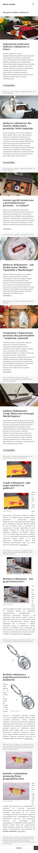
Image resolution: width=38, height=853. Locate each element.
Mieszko (17, 91)
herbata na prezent (8, 641)
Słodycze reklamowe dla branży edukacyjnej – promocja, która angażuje (18, 126)
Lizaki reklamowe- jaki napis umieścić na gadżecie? (16, 485)
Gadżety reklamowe (27, 91)
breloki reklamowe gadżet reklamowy (23, 747)
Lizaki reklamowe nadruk (11, 552)
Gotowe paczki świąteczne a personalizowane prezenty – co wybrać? (18, 203)
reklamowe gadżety (22, 458)
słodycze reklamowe (8, 93)
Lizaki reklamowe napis (23, 552)
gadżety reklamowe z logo (9, 458)
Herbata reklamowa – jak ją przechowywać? (18, 580)
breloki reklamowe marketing (10, 749)
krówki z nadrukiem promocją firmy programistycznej (18, 839)
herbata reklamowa (18, 641)
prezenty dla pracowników (9, 381)
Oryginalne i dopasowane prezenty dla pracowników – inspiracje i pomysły (18, 335)
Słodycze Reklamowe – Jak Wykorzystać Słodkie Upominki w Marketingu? (18, 267)
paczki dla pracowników (26, 379)
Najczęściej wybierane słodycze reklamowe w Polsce (16, 46)
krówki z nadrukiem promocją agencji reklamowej (17, 839)
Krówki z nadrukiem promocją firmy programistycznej (15, 776)
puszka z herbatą (27, 641)
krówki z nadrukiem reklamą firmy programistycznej (16, 841)
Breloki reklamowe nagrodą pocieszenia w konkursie (16, 677)
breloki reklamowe (9, 746)
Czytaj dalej (9, 85)
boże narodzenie (15, 379)
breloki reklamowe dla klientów (22, 746)
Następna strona (36, 848)
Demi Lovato (9, 4)
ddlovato (17, 551)
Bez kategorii (26, 301)
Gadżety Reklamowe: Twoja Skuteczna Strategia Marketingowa (18, 413)
